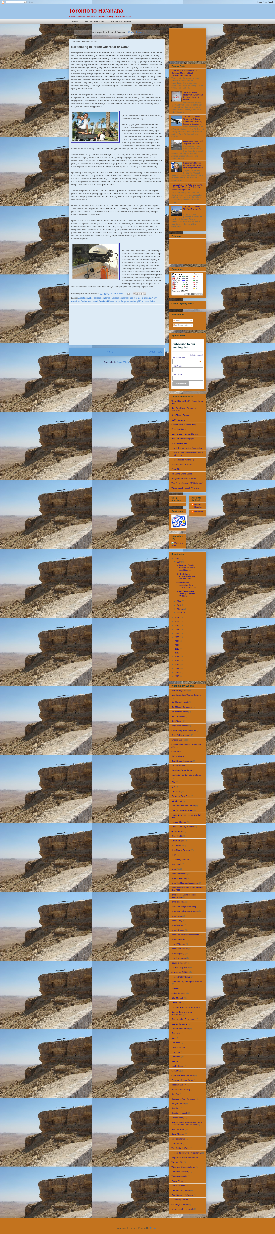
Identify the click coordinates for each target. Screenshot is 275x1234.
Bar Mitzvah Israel (179, 702)
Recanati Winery (178, 1085)
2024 (177, 621)
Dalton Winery (177, 756)
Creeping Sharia (178, 429)
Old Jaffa (175, 1071)
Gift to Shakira (177, 831)
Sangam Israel (178, 1103)
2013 (177, 664)
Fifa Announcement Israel (183, 805)
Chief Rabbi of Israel (180, 735)
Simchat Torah (177, 1129)
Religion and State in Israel (183, 478)
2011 (177, 672)
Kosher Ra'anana (179, 1024)
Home (75, 21)
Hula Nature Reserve (180, 850)
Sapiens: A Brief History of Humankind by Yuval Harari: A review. (193, 96)
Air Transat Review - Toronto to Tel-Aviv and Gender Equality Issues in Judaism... (192, 120)
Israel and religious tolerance (184, 911)
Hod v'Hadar (177, 845)
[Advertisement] (116, 325)
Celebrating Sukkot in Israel (183, 730)
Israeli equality (177, 953)
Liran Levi (175, 1052)
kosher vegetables (179, 1200)
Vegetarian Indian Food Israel (184, 1157)
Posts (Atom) (123, 362)
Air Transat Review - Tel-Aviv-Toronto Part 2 (192, 209)
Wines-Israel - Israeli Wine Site (185, 488)
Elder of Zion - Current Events (185, 434)
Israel (173, 869)
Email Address (186, 357)
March (180, 609)
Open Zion (176, 469)
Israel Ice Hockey (179, 878)
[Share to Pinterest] (145, 293)
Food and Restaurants (109, 301)
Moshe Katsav (177, 1066)
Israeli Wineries (178, 944)
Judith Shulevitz (178, 993)
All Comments (181, 325)
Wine (152, 301)
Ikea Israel (176, 864)
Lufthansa (175, 1056)
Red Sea (175, 1094)
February (181, 613)
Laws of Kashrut (178, 1047)
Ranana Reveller (198, 505)
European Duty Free (180, 796)
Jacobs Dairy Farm (180, 967)
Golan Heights (177, 841)
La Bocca (175, 1042)
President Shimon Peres (182, 1080)
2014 (177, 660)
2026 (177, 558)
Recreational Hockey (180, 1089)
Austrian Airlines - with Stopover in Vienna (193, 142)
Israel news (176, 916)
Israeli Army (176, 920)
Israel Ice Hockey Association (184, 883)
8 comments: (117, 293)
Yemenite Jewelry (179, 1176)
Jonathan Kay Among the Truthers (186, 981)
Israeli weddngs (178, 958)
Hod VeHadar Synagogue (183, 438)
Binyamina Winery (179, 726)
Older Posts (155, 351)
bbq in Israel (135, 298)
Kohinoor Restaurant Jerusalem (185, 1007)
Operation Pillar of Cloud (182, 1075)
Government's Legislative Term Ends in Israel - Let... (186, 585)
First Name (177, 366)
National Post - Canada (181, 464)
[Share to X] (139, 293)
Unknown (198, 511)
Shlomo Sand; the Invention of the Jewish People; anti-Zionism (186, 1123)
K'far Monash (177, 998)
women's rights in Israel (182, 1209)
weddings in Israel (179, 1204)
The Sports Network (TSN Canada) (187, 483)
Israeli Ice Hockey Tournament (185, 935)
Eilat (173, 782)
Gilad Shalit (176, 836)
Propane (125, 301)
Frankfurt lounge (178, 822)
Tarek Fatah (176, 1143)
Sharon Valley (177, 1117)
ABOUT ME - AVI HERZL (122, 21)
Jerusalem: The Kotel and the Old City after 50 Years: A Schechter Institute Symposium (187, 187)
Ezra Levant (176, 801)
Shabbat (175, 1108)
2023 (177, 625)
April (179, 605)
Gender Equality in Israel (182, 827)
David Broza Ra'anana (181, 761)
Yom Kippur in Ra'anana (182, 1195)
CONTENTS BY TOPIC (94, 21)
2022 (177, 629)
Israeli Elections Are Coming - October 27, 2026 (185, 593)
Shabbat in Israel (179, 1113)
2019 (177, 641)
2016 (177, 653)
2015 (177, 656)
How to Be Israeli (179, 443)
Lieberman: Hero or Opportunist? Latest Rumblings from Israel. (193, 165)
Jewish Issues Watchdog (182, 460)
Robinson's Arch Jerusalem (183, 1099)
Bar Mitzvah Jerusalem (181, 707)
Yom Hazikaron (178, 1186)
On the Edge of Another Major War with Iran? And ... (186, 576)
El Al (173, 787)
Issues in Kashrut (179, 963)
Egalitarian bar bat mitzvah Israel (186, 775)
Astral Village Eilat (179, 690)
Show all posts (136, 32)
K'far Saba (176, 1003)
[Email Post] (128, 293)
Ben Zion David (178, 716)
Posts (177, 321)
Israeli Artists (177, 925)
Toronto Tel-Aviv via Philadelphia (186, 1153)
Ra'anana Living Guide (181, 474)
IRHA (173, 855)
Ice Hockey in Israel (180, 859)
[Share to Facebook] (142, 293)
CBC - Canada (178, 420)
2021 (177, 633)
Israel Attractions (178, 873)
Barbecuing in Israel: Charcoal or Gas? (100, 47)
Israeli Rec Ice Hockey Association (186, 448)
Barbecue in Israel (120, 298)
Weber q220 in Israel (139, 301)
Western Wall (177, 1162)
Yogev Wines (177, 1181)
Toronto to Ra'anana (96, 10)
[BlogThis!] (136, 293)
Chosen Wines (178, 740)
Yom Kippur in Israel (180, 1190)
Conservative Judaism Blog (183, 424)
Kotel (173, 1038)
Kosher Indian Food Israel (183, 1019)
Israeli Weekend (178, 939)
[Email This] (134, 293)
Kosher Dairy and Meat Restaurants (181, 1013)
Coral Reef (176, 751)
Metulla (174, 1061)
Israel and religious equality (183, 906)
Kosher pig (176, 1033)
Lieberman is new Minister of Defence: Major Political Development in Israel (184, 72)
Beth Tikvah (176, 721)
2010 (177, 676)
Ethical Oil (175, 791)
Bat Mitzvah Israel (179, 711)
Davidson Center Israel (181, 770)
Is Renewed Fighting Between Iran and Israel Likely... (185, 567)
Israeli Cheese (177, 930)
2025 (177, 617)
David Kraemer (178, 766)
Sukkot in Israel (178, 1139)
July (179, 562)
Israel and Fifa (177, 902)
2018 (177, 645)
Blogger (153, 1228)
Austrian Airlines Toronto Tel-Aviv (186, 695)
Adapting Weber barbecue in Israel (94, 298)
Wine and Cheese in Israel (183, 1167)
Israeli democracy (179, 949)
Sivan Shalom (177, 1134)
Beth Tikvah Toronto (180, 415)
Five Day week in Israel (181, 810)
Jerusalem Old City (180, 972)
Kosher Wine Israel (180, 1028)
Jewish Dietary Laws (180, 977)
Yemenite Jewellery (180, 1171)
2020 (177, 637)
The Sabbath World (180, 1148)
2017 (177, 649)
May (179, 601)
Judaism (175, 988)
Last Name (177, 374)
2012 (177, 668)
